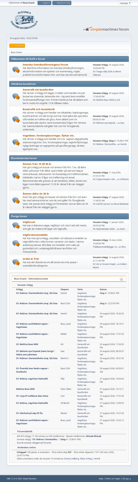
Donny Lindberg (71, 458)
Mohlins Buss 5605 (25, 389)
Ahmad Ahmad (93, 436)
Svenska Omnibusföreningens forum (45, 64)
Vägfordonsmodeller (35, 234)
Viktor (82, 458)
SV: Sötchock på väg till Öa (29, 413)
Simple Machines (30, 479)
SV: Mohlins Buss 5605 (103, 99)
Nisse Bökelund (121, 203)
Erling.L (89, 458)
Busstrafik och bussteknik (39, 109)
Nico (124, 246)
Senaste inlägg (25, 285)
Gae (122, 122)
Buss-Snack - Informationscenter (31, 278)
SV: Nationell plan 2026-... (105, 228)
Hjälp (101, 478)
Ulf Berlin (124, 179)
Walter (64, 334)
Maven (64, 413)
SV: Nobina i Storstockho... (105, 144)
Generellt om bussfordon (38, 89)
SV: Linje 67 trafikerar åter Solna (32, 396)
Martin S (64, 358)
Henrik (123, 144)
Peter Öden (66, 389)
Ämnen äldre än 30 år (36, 193)
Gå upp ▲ (126, 478)
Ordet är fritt (31, 258)
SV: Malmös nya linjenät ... (105, 122)
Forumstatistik (24, 431)
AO (118, 99)
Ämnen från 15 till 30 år (37, 164)
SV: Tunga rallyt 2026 (102, 71)
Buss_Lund (66, 323)
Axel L (122, 228)
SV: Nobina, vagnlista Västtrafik (32, 378)
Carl (62, 396)
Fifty (62, 378)
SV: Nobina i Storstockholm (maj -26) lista (36, 293)
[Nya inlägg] (16, 70)
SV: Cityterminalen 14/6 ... (105, 179)
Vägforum (29, 222)
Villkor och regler (113, 478)
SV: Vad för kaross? (102, 203)
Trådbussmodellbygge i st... (105, 246)
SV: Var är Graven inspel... (105, 264)
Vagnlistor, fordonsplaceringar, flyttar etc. (49, 135)
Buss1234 (65, 303)
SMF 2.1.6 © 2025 (14, 479)
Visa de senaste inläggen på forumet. (34, 442)
